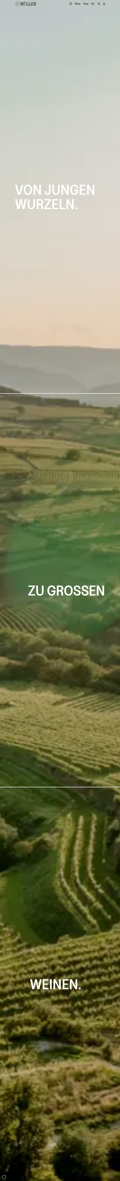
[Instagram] (71, 3)
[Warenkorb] (98, 3)
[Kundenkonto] (104, 4)
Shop (85, 3)
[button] (4, 1177)
